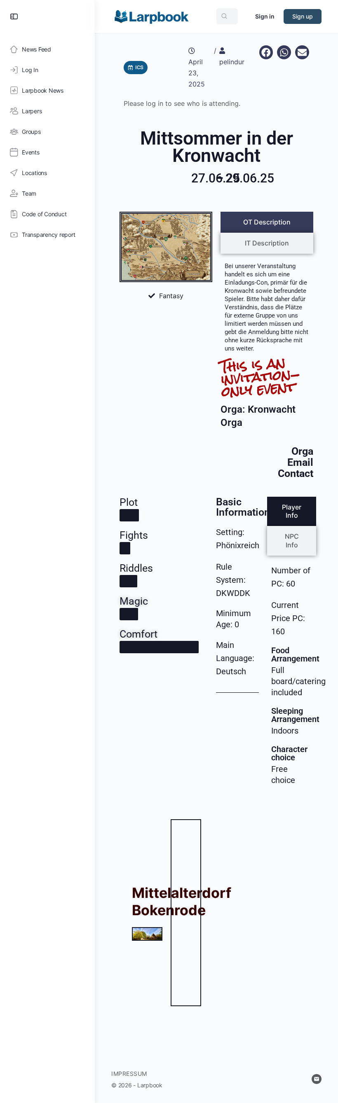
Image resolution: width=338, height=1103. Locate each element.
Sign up (302, 16)
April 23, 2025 (196, 73)
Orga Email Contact (295, 462)
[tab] (267, 222)
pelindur (231, 62)
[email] (317, 1079)
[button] (266, 52)
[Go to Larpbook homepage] (151, 16)
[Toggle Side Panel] (14, 16)
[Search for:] (227, 16)
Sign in (265, 16)
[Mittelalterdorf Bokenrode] (147, 934)
